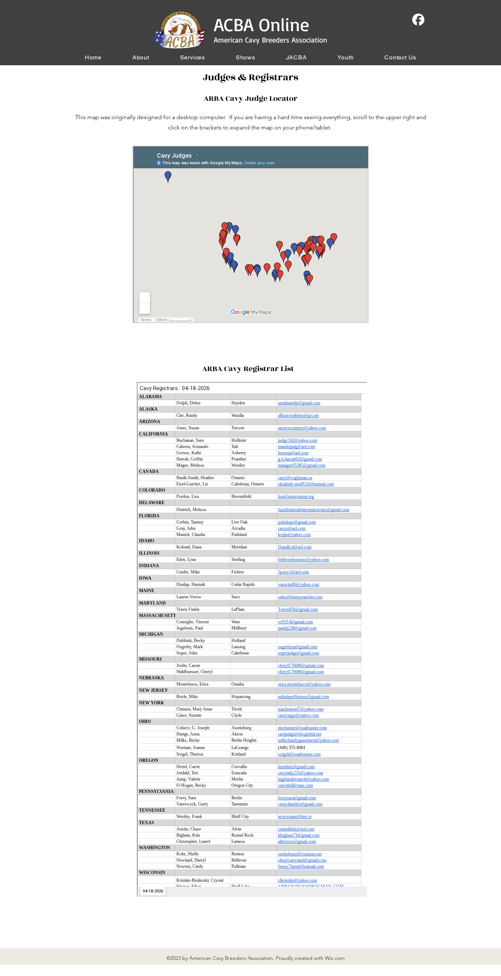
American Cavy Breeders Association (270, 39)
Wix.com (335, 958)
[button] (140, 57)
